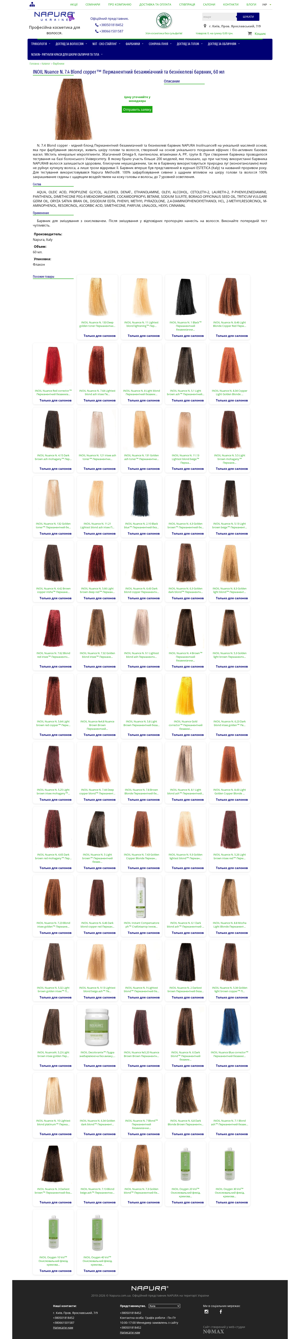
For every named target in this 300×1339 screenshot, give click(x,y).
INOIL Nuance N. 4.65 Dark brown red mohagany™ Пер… (53, 856)
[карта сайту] (33, 5)
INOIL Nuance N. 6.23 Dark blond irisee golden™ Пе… (229, 723)
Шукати (248, 16)
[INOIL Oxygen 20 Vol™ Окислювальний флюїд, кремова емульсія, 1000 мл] (185, 1163)
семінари (93, 4)
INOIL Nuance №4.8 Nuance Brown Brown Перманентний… (97, 725)
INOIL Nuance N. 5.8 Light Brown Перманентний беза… (141, 723)
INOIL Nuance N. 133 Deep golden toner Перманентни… (97, 324)
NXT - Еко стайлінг (104, 44)
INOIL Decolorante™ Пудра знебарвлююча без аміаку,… (97, 1054)
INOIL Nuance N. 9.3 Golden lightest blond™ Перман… (185, 856)
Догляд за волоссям (70, 44)
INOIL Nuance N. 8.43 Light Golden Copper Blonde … (229, 791)
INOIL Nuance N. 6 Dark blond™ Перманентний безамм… (185, 1055)
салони (209, 4)
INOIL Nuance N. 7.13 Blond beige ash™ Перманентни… (97, 1190)
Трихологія (39, 44)
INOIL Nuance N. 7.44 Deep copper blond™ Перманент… (97, 791)
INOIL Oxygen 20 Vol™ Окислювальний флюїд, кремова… (185, 1192)
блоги (251, 4)
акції (74, 4)
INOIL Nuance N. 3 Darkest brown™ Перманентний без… (53, 1190)
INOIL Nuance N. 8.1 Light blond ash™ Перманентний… (185, 791)
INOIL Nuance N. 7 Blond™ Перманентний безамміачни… (141, 1124)
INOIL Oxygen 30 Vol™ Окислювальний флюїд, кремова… (229, 1192)
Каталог (46, 63)
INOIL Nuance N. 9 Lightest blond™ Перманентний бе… (141, 989)
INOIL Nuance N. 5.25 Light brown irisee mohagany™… (53, 791)
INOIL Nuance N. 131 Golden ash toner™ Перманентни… (141, 457)
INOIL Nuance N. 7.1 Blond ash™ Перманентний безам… (229, 1122)
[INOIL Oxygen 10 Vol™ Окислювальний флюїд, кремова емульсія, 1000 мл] (53, 1232)
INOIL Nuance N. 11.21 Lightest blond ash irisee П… (97, 525)
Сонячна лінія (158, 44)
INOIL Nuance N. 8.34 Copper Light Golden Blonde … (229, 392)
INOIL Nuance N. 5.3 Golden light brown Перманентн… (230, 655)
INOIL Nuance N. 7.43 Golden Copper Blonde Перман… (141, 856)
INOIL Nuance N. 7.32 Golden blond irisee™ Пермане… (97, 655)
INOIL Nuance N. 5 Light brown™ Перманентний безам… (97, 858)
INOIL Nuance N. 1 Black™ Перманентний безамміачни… (186, 326)
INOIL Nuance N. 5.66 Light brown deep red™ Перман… (97, 590)
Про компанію (119, 4)
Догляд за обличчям (222, 44)
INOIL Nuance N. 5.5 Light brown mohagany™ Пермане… (229, 458)
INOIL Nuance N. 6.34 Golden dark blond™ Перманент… (97, 1122)
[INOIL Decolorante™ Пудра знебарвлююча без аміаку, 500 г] (97, 1027)
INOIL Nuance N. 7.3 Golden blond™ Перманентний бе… (141, 1190)
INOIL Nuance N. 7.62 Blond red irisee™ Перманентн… (53, 655)
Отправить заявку (137, 109)
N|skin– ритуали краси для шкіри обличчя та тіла (65, 54)
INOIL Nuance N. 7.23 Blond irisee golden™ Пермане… (53, 924)
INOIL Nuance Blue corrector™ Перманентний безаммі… (229, 1054)
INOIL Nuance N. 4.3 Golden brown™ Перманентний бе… (186, 525)
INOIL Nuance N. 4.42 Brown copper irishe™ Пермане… (53, 590)
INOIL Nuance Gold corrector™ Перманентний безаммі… (185, 725)
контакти (231, 4)
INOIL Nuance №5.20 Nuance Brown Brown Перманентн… (141, 1054)
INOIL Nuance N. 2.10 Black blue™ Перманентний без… (141, 525)
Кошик (260, 33)
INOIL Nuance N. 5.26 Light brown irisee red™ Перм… (229, 856)
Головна (34, 63)
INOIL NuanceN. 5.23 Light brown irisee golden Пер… (53, 1054)
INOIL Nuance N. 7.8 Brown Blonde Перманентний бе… (141, 791)
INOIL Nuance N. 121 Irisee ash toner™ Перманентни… (97, 457)
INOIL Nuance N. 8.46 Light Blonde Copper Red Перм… (229, 324)
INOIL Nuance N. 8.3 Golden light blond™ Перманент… (230, 590)
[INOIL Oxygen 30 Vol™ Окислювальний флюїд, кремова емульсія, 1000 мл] (229, 1163)
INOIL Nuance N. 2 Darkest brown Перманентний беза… (186, 989)
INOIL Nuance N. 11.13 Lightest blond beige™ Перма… (185, 458)
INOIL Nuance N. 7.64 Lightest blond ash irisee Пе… (97, 392)
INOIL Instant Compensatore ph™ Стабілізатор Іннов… (141, 924)
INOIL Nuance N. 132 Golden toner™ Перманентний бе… (53, 525)
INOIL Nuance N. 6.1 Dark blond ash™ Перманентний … (185, 924)
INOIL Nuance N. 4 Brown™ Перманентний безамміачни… (185, 656)
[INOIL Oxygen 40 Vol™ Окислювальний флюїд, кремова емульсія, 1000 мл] (97, 1232)
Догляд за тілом (188, 44)
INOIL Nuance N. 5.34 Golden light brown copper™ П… (229, 989)
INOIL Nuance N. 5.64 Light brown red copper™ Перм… (53, 723)
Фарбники (133, 44)
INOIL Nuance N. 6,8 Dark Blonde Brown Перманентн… (185, 1122)
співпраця (187, 4)
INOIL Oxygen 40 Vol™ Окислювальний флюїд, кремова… (97, 1260)
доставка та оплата (155, 4)
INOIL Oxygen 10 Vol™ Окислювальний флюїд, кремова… (53, 1260)
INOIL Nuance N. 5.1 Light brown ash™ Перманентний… (185, 392)
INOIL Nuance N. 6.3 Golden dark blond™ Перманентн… (185, 590)
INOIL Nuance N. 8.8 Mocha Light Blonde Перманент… (229, 924)
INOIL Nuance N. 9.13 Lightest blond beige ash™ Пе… (97, 989)
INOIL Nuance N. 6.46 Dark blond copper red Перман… (97, 924)
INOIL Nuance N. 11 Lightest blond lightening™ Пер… (141, 324)
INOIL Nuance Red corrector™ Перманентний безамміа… (53, 392)
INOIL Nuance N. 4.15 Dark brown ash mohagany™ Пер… (53, 457)
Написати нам (63, 1327)
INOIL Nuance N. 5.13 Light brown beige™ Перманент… (229, 525)
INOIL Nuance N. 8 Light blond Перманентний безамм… (141, 392)
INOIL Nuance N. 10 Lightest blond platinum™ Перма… (53, 1122)
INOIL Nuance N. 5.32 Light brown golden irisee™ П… (53, 989)
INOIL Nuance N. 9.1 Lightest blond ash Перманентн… (141, 655)
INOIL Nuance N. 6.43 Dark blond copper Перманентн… (141, 590)
